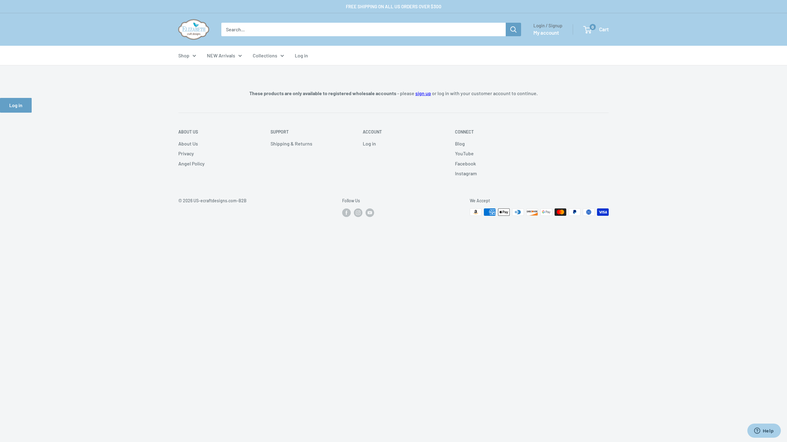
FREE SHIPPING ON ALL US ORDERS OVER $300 (393, 6)
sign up (423, 93)
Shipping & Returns (291, 143)
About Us (188, 143)
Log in (301, 55)
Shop (183, 55)
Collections (265, 55)
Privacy (186, 153)
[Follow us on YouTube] (370, 212)
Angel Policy (191, 163)
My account (546, 32)
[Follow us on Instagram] (358, 212)
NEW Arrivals (221, 55)
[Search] (513, 29)
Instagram (466, 173)
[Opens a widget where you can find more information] (764, 431)
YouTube (464, 153)
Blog (460, 143)
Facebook (465, 163)
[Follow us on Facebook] (346, 212)
